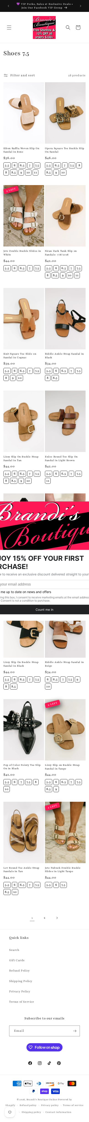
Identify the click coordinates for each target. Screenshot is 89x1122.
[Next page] (57, 918)
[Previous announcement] (8, 6)
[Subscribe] (75, 1031)
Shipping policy (31, 1112)
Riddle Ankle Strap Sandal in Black (64, 355)
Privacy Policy (19, 991)
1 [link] (32, 918)
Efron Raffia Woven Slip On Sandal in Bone (21, 150)
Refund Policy (19, 970)
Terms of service (73, 1105)
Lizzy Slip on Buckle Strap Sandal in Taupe (62, 766)
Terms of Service (21, 1002)
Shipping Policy (20, 981)
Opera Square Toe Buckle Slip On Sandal (64, 150)
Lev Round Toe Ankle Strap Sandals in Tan (21, 869)
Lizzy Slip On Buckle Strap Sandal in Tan (21, 458)
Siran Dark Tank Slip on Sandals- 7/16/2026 (61, 252)
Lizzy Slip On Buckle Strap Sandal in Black (21, 664)
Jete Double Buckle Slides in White (22, 252)
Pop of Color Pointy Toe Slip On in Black (22, 766)
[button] (9, 27)
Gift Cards (17, 960)
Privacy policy (50, 1105)
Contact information (58, 1112)
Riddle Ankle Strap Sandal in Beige (64, 664)
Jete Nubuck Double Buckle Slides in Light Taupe (63, 869)
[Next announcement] (81, 6)
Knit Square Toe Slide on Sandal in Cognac (19, 355)
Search (14, 950)
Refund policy (28, 1105)
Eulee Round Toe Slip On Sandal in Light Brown (61, 458)
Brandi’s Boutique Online (42, 1099)
